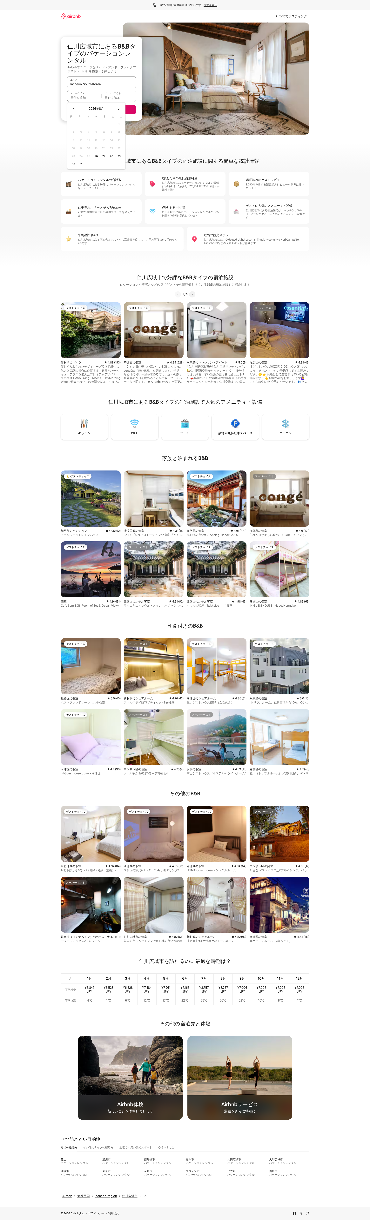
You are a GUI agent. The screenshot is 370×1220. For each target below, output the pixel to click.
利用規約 (113, 1213)
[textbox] (84, 97)
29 (119, 156)
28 (111, 156)
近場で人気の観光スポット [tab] (135, 1147)
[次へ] (192, 294)
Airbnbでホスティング (291, 16)
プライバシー (96, 1213)
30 (73, 164)
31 (81, 164)
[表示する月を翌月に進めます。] (119, 109)
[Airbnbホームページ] (71, 16)
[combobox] (101, 84)
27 (103, 156)
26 (96, 156)
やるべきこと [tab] (166, 1147)
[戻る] (178, 294)
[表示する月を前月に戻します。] (74, 109)
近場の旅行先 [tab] (69, 1147)
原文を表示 (210, 5)
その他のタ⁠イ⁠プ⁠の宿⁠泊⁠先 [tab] (98, 1147)
